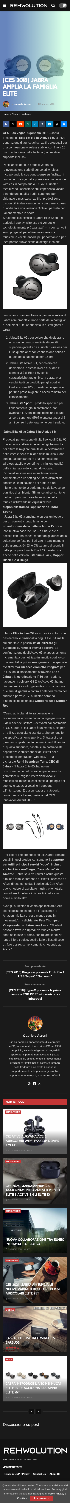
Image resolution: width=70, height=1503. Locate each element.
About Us (54, 1474)
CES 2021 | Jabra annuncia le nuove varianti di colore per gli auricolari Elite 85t (33, 1289)
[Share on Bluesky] (64, 124)
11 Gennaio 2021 (15, 1299)
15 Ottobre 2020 (16, 1397)
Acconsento (41, 1498)
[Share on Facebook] (6, 124)
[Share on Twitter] (13, 124)
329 (30, 1397)
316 (30, 1299)
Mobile (10, 1310)
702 (30, 1200)
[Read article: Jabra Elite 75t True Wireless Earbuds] (35, 1329)
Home (6, 114)
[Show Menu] (4, 5)
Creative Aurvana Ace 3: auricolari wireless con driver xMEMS (32, 1140)
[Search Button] (53, 5)
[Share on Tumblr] (42, 124)
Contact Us (39, 1474)
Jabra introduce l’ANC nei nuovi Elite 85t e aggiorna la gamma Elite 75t (33, 1388)
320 (28, 1249)
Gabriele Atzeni (22, 104)
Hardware (26, 114)
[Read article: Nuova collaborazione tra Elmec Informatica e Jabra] (35, 1230)
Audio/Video (13, 1112)
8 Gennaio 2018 (46, 104)
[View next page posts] (38, 1411)
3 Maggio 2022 (14, 1249)
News (15, 114)
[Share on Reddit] (20, 124)
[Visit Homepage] (29, 6)
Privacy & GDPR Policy (16, 1474)
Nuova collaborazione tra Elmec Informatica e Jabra (35, 1242)
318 (30, 1150)
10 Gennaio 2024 (15, 1200)
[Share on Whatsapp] (28, 124)
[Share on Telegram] (49, 124)
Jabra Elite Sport (20, 403)
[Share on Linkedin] (35, 124)
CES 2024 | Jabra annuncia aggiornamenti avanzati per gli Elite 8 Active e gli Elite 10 (33, 1190)
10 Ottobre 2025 (16, 1150)
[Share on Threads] (57, 124)
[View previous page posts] (32, 1411)
